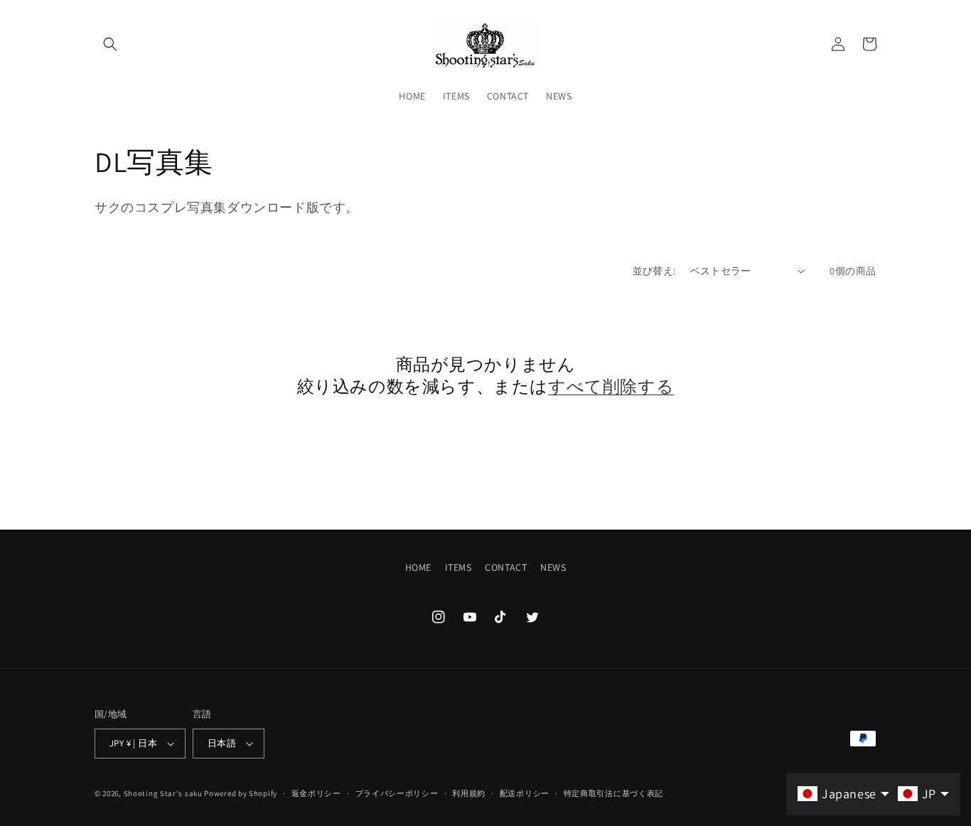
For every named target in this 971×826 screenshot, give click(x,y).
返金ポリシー (316, 793)
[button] (110, 44)
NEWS (553, 567)
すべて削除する (611, 386)
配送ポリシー (524, 793)
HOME (418, 567)
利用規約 (469, 793)
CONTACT (506, 567)
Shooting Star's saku (163, 793)
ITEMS (458, 567)
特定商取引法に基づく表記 (613, 793)
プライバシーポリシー (397, 793)
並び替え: (654, 270)
